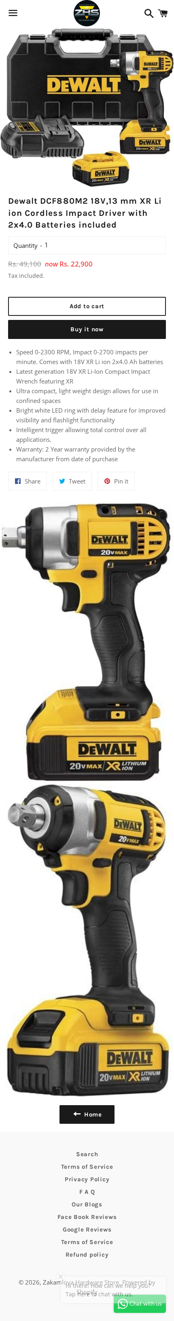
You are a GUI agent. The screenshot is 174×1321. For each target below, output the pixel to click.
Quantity (25, 245)
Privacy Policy (87, 1179)
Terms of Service (87, 1166)
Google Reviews (87, 1229)
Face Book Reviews (87, 1217)
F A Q (87, 1191)
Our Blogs (87, 1204)
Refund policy (87, 1254)
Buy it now (87, 329)
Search (87, 1154)
